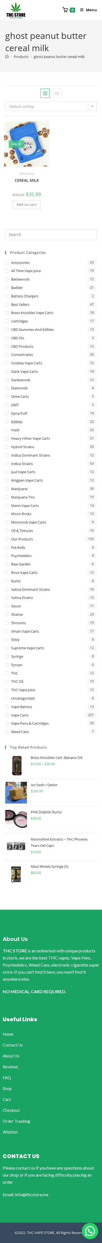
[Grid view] (45, 93)
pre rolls (18, 547)
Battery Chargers (24, 296)
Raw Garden (21, 564)
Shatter (17, 614)
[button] (90, 1231)
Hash (15, 429)
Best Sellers (20, 304)
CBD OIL (17, 338)
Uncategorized (23, 698)
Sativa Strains (22, 597)
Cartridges (19, 321)
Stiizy (15, 639)
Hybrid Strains (22, 446)
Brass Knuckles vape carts (32, 312)
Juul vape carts (23, 471)
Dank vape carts (24, 371)
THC (14, 673)
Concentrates (22, 354)
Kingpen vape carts (27, 480)
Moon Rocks (21, 513)
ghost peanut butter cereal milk (59, 56)
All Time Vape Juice (26, 270)
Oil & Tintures (22, 530)
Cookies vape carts (26, 363)
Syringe (17, 656)
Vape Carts (20, 715)
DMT (15, 404)
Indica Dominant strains (30, 455)
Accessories (20, 262)
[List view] (57, 93)
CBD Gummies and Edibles (32, 329)
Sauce (16, 606)
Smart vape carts (25, 631)
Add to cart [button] (27, 204)
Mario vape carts (25, 505)
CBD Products (22, 346)
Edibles (17, 421)
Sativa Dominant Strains (30, 589)
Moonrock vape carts (28, 522)
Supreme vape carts (27, 647)
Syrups (16, 664)
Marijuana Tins (23, 497)
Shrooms (18, 622)
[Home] (7, 56)
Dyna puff (19, 413)
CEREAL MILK (27, 180)
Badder (17, 287)
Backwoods (20, 279)
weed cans (20, 731)
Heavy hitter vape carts (30, 438)
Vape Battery (21, 706)
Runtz (16, 581)
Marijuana (26, 173)
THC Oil (17, 681)
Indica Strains (22, 463)
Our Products (22, 539)
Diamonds (19, 388)
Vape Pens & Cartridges (30, 723)
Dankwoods (20, 379)
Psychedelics (21, 555)
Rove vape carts (24, 572)
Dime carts (20, 396)
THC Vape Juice (23, 689)
